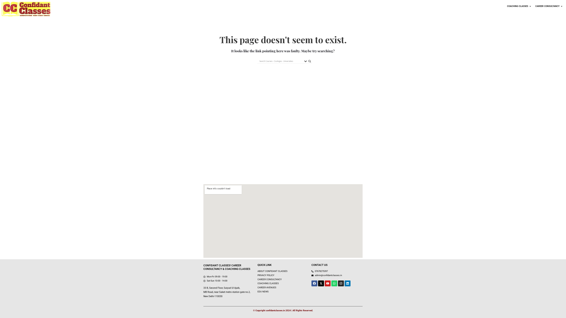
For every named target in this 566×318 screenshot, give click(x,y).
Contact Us (319, 264)
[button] (519, 6)
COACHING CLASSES (517, 6)
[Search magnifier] (310, 61)
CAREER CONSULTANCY (547, 6)
